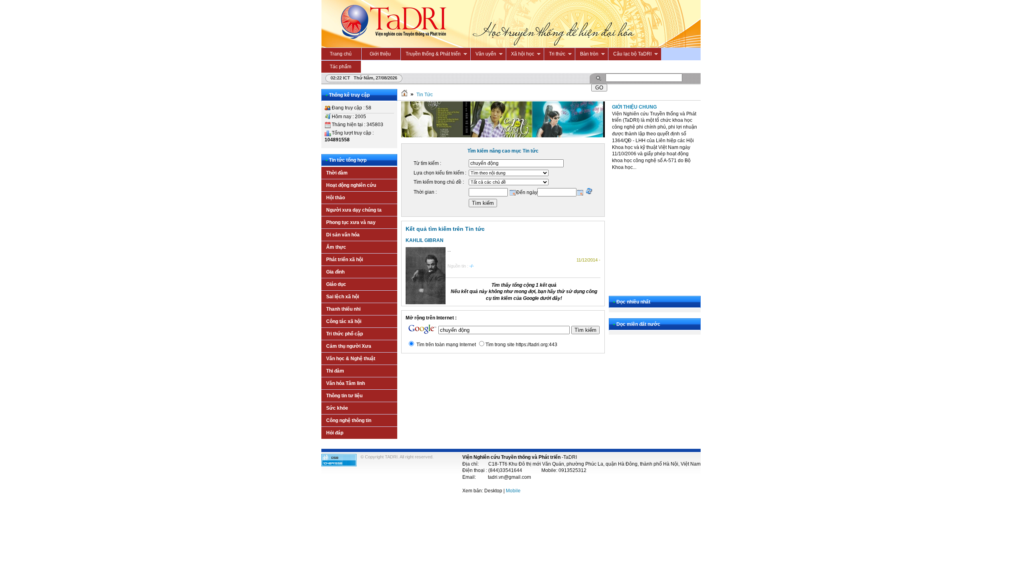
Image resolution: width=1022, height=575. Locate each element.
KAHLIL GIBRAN (425, 240)
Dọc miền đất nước (638, 324)
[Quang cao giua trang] (503, 136)
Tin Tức (424, 94)
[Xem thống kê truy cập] (339, 465)
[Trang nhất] (404, 94)
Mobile (513, 491)
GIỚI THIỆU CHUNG (634, 107)
